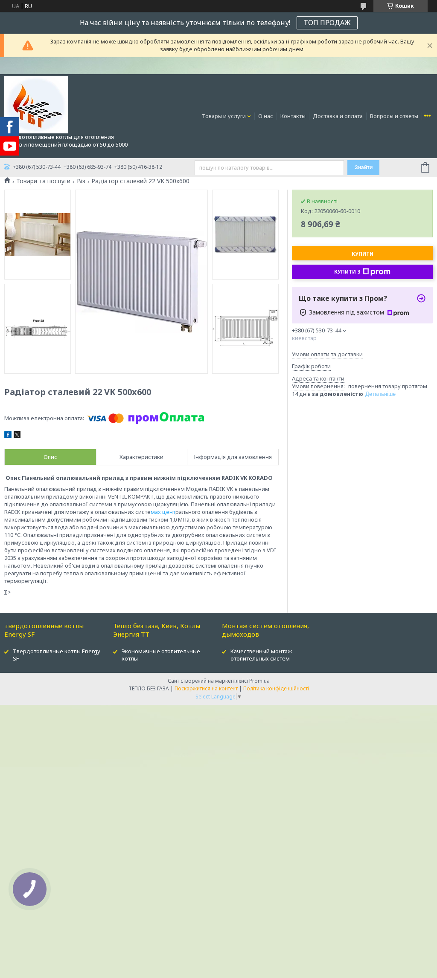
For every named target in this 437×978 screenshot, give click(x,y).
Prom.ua (259, 680)
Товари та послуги (43, 181)
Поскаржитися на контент (206, 688)
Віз (81, 181)
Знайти (364, 167)
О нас (265, 116)
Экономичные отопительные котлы (161, 654)
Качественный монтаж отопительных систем (261, 654)
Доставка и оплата (338, 116)
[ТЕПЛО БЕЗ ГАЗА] (36, 104)
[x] (17, 436)
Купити (362, 253)
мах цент (163, 512)
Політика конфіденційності (276, 688)
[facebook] (8, 436)
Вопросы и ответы (394, 116)
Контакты (293, 116)
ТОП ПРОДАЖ (327, 22)
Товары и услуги (224, 116)
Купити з (347, 271)
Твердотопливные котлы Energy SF (56, 654)
